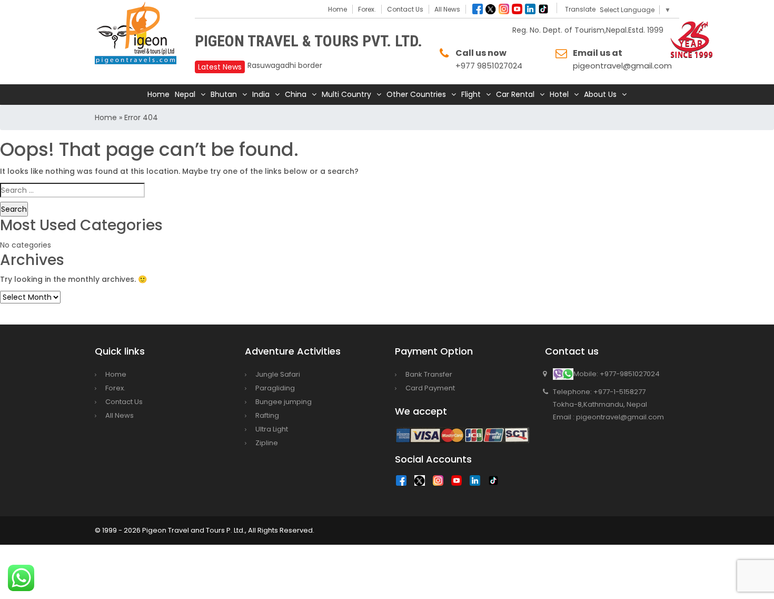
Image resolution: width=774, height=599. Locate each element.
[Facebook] (477, 9)
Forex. (367, 9)
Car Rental (515, 94)
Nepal (185, 94)
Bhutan (224, 94)
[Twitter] (490, 9)
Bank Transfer (428, 374)
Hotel (559, 94)
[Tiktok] (543, 9)
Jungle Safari (277, 374)
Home (337, 9)
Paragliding (275, 388)
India (261, 94)
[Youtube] (517, 9)
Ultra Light (271, 429)
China (295, 94)
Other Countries (416, 94)
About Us (600, 94)
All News (447, 9)
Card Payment (430, 388)
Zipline (266, 443)
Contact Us (405, 9)
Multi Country (346, 94)
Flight (471, 94)
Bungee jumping (283, 402)
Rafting (267, 415)
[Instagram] (504, 9)
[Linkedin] (530, 9)
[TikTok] (496, 483)
